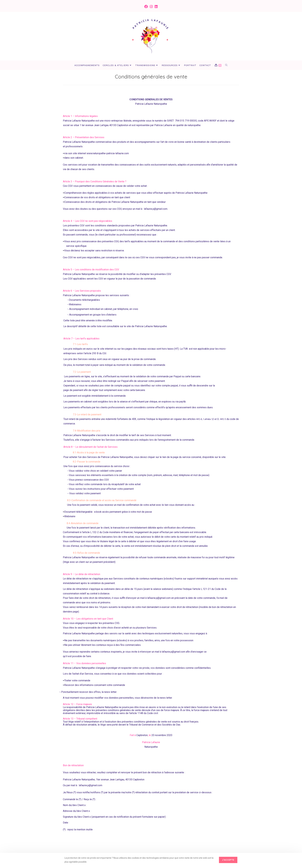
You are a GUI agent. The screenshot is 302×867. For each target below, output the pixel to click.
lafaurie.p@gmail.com (155, 208)
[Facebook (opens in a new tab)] (146, 7)
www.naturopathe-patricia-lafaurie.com (108, 153)
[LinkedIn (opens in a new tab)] (156, 7)
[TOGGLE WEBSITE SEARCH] (226, 65)
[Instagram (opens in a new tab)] (151, 7)
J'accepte (228, 860)
